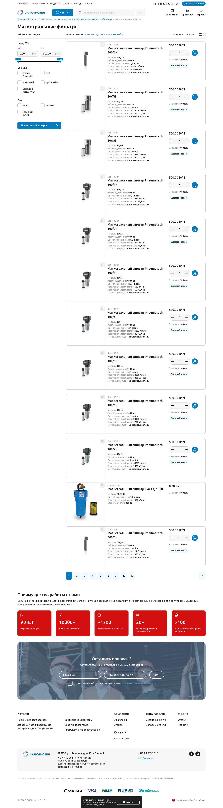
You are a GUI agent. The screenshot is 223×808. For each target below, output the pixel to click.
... (116, 575)
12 (124, 575)
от (18, 48)
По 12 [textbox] (188, 34)
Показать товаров (34, 125)
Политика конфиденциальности (139, 683)
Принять (128, 802)
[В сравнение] (102, 44)
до (42, 48)
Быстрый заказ (179, 65)
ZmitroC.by (199, 800)
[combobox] (190, 34)
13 (132, 575)
